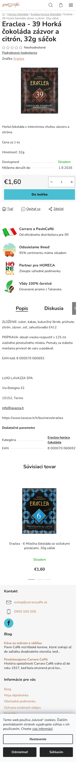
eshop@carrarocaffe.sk (30, 602)
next (75, 505)
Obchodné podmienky (20, 701)
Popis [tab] (22, 308)
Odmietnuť (20, 752)
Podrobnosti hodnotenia (19, 53)
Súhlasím (56, 752)
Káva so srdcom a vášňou (23, 643)
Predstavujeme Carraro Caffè (26, 660)
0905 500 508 (25, 611)
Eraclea (19, 58)
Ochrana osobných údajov (22, 707)
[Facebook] (8, 623)
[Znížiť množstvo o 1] (51, 182)
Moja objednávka (16, 695)
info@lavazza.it (13, 408)
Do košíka (40, 194)
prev (4, 505)
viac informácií (42, 729)
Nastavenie (38, 739)
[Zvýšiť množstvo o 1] (72, 182)
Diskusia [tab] (53, 308)
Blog (7, 689)
